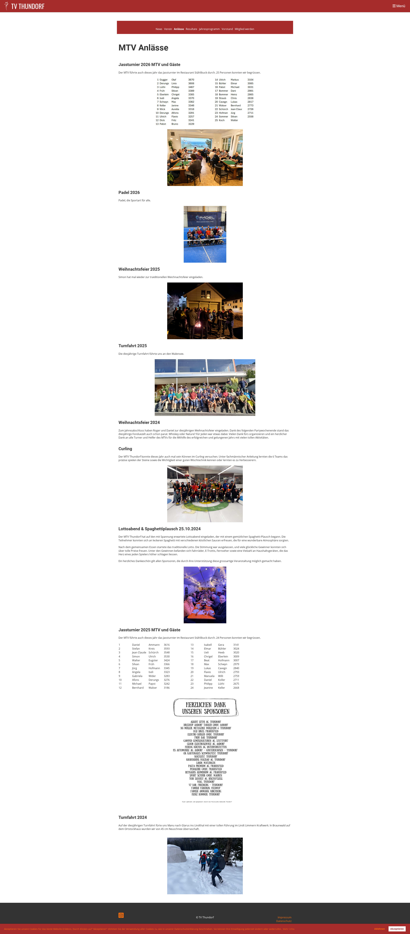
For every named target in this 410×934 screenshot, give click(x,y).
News (159, 29)
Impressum (284, 917)
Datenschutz (283, 921)
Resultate (191, 29)
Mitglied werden (244, 29)
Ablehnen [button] (379, 928)
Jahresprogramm (209, 29)
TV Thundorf (28, 6)
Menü (400, 6)
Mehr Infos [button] (289, 928)
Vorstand (227, 29)
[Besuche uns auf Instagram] (121, 915)
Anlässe (179, 29)
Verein (168, 29)
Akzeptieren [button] (397, 928)
